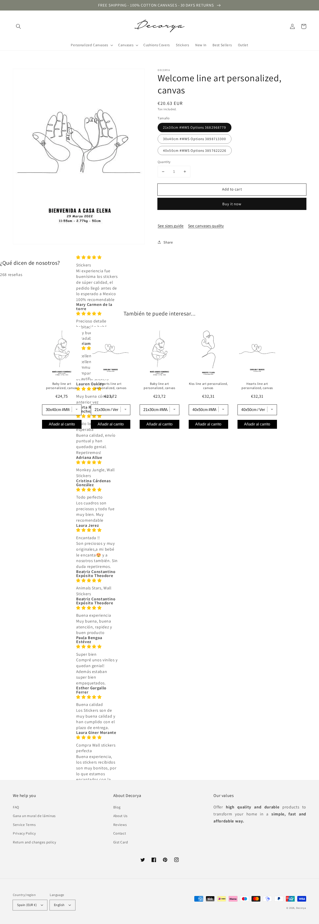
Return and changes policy (34, 842)
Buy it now (232, 203)
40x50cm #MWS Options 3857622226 (194, 150)
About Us (120, 815)
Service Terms (24, 824)
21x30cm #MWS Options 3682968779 (194, 127)
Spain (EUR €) (27, 905)
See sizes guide (171, 225)
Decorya (301, 908)
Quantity (164, 161)
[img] (97, 257)
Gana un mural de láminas (34, 815)
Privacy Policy (24, 833)
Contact (119, 833)
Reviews (120, 824)
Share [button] (168, 242)
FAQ (16, 807)
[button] (18, 26)
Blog (117, 807)
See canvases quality (206, 225)
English (59, 905)
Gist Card (120, 842)
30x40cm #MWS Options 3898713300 (194, 138)
